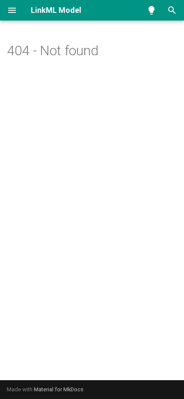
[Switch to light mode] (151, 10)
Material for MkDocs (58, 389)
